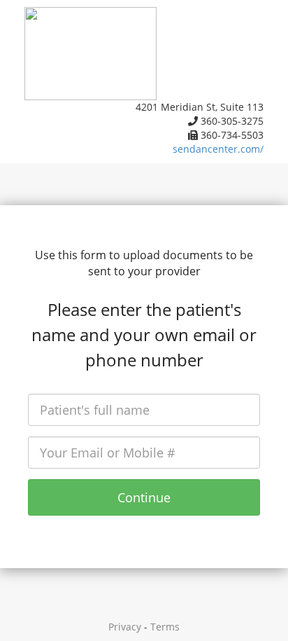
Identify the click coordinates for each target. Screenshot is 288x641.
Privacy (124, 626)
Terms (165, 626)
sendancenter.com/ (218, 149)
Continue (144, 497)
